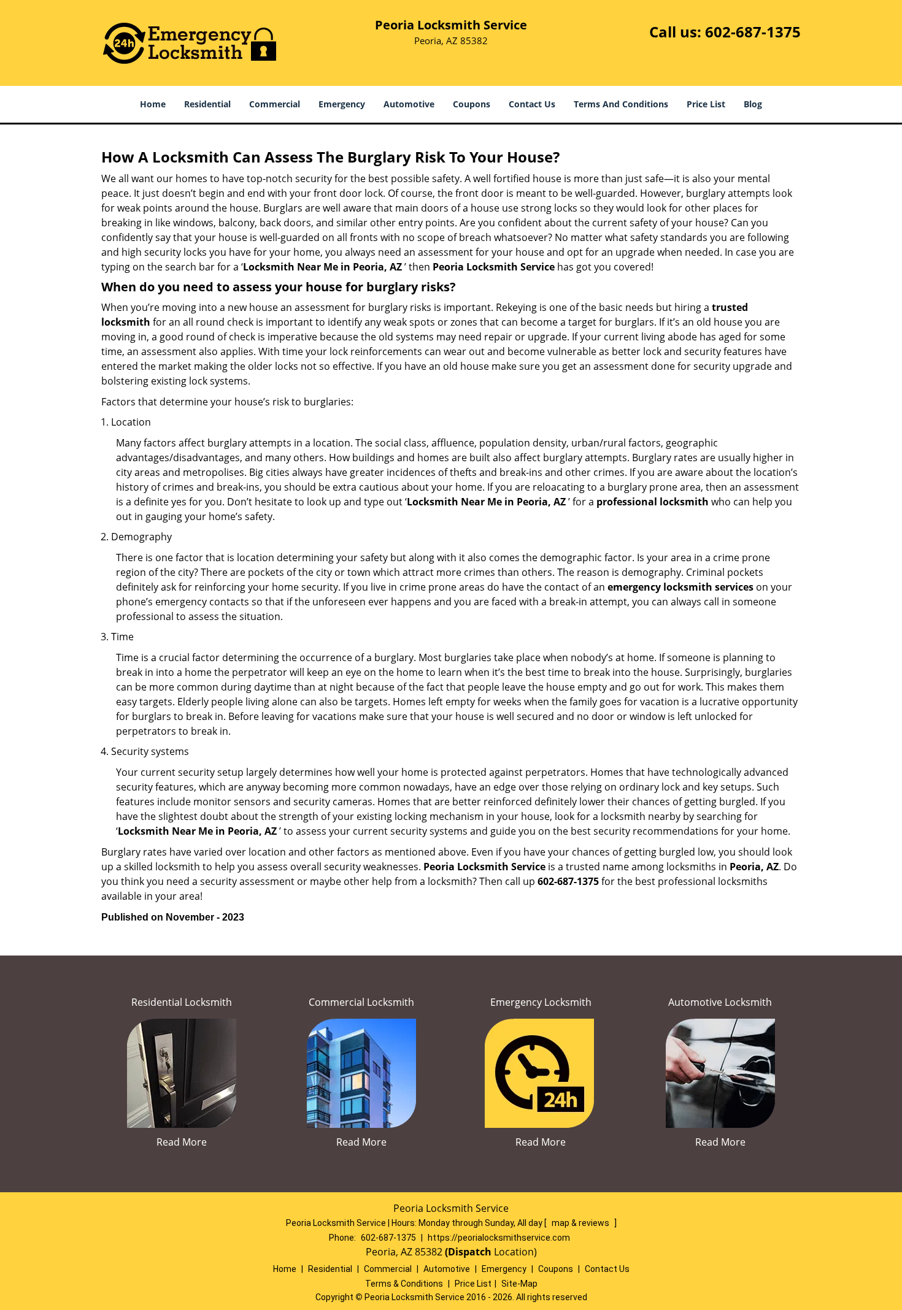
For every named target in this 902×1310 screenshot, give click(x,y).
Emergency (341, 104)
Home (153, 104)
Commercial (274, 104)
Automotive (409, 104)
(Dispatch (469, 1251)
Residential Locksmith (181, 1002)
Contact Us (532, 104)
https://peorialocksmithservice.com (499, 1238)
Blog (753, 104)
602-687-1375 (753, 31)
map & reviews (581, 1223)
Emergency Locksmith (541, 1002)
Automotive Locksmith (720, 1002)
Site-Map (519, 1284)
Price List (706, 104)
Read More (181, 1142)
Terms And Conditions (621, 104)
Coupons (471, 104)
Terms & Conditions (404, 1284)
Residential (207, 104)
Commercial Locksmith (361, 1002)
